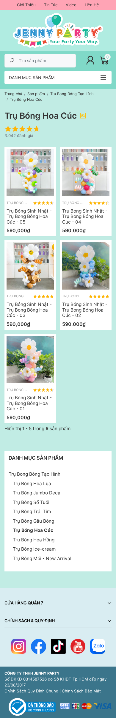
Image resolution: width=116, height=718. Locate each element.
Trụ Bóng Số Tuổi (31, 502)
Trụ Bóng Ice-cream (34, 549)
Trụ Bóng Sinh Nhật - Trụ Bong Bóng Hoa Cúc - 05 (29, 216)
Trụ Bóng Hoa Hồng (33, 540)
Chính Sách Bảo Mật (81, 691)
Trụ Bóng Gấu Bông (33, 521)
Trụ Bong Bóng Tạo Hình (34, 474)
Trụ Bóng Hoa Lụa (32, 483)
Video (71, 4)
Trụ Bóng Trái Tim (32, 511)
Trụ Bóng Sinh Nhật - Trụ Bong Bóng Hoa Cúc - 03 (29, 309)
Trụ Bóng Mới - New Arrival (42, 558)
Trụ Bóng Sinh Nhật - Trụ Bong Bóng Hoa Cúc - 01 (29, 403)
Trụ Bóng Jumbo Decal (37, 493)
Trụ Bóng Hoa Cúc (33, 530)
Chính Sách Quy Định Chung (31, 691)
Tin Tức (50, 4)
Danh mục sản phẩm (31, 77)
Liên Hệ (92, 4)
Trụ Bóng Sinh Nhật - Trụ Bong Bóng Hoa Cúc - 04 (84, 216)
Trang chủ (13, 94)
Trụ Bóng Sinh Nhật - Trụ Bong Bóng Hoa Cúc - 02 (84, 309)
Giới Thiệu (26, 4)
